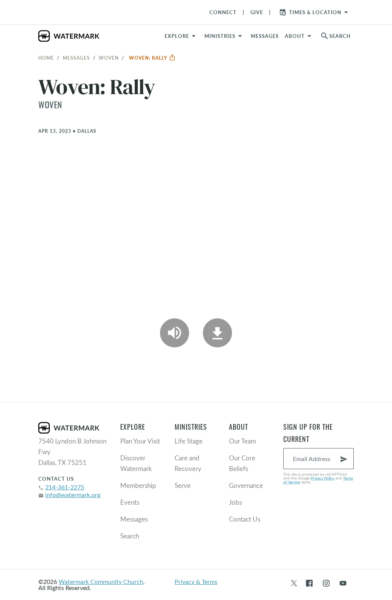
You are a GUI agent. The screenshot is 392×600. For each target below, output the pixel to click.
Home (46, 58)
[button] (224, 36)
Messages (76, 58)
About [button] (295, 36)
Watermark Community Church (101, 581)
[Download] (217, 332)
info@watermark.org (72, 495)
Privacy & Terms (196, 581)
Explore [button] (177, 36)
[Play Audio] (174, 332)
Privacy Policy (322, 478)
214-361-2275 (64, 487)
